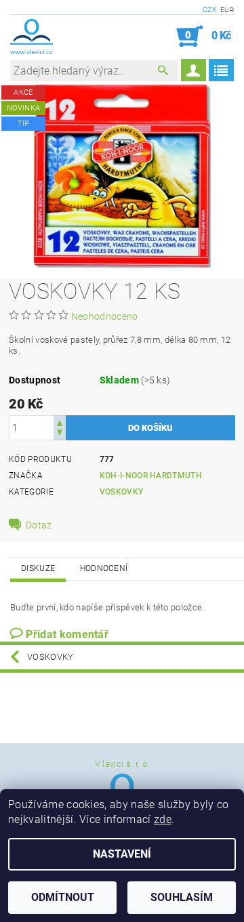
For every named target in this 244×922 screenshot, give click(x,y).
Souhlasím (181, 897)
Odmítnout (62, 897)
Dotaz (39, 525)
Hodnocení (104, 568)
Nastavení (122, 853)
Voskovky (122, 492)
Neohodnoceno (104, 316)
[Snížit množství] (60, 433)
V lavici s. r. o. (122, 763)
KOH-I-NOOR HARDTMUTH (151, 475)
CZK (210, 9)
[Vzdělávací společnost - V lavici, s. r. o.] (31, 36)
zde (162, 819)
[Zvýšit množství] (60, 421)
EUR (227, 10)
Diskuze (38, 568)
